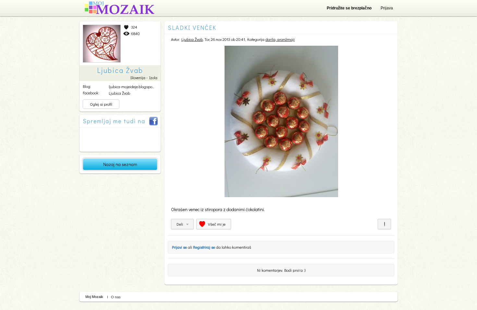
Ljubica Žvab (119, 93)
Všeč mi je (217, 224)
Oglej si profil (101, 104)
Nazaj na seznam (120, 164)
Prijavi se (179, 247)
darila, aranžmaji (280, 39)
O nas (116, 297)
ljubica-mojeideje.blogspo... (131, 86)
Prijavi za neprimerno (384, 224)
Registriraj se (204, 247)
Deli (180, 224)
